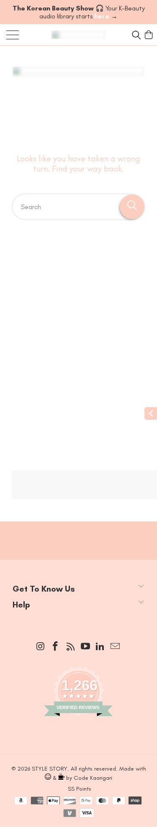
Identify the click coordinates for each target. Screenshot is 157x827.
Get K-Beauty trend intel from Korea (78, 532)
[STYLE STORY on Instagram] (40, 646)
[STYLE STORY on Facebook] (55, 646)
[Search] (135, 34)
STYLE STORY (49, 768)
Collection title (41, 285)
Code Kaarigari (93, 777)
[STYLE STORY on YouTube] (86, 646)
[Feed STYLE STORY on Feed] (70, 647)
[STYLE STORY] (78, 34)
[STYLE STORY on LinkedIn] (100, 646)
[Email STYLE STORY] (115, 646)
